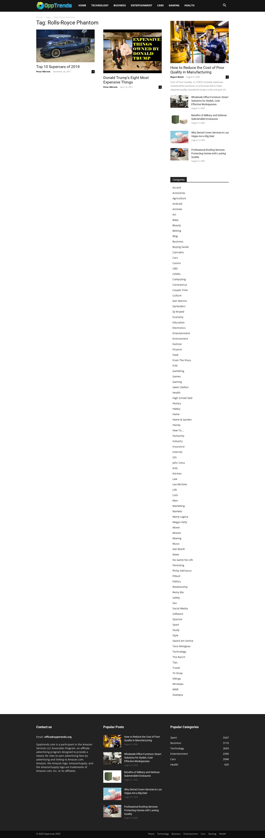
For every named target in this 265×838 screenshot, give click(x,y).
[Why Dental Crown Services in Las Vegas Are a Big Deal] (179, 137)
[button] (224, 5)
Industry (178, 441)
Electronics (179, 328)
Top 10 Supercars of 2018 (58, 67)
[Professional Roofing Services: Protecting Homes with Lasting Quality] (179, 154)
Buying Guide (181, 247)
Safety (176, 597)
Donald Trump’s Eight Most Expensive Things (126, 80)
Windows (178, 684)
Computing (179, 279)
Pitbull (176, 576)
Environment (180, 338)
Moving (177, 538)
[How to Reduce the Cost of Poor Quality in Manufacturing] (199, 42)
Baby (175, 220)
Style (175, 635)
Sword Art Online (183, 640)
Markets (177, 511)
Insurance (179, 446)
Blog (175, 236)
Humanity (178, 435)
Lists (175, 495)
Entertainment (141, 5)
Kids (175, 468)
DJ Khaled (178, 311)
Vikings (177, 678)
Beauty (177, 225)
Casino (177, 263)
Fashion (177, 344)
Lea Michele (180, 484)
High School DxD (182, 398)
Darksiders (179, 306)
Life (175, 489)
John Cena (179, 462)
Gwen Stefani (181, 387)
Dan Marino (180, 301)
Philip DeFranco (182, 570)
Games (177, 376)
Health (189, 5)
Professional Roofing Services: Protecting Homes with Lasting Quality (208, 153)
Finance (177, 349)
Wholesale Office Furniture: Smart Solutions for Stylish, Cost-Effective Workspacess (209, 101)
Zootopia (178, 694)
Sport (176, 624)
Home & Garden (182, 419)
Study (176, 630)
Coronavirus (180, 284)
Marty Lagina (180, 516)
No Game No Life (183, 560)
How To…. (178, 430)
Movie (176, 527)
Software (178, 614)
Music (176, 543)
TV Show (178, 673)
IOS (175, 457)
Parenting (178, 565)
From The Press (182, 360)
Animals (177, 209)
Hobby (176, 408)
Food (175, 354)
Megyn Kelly (180, 522)
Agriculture (179, 198)
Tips (175, 662)
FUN (175, 365)
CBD (175, 268)
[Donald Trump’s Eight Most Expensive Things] (132, 51)
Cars (160, 5)
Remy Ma (178, 592)
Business (120, 5)
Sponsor (177, 619)
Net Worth (179, 549)
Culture (177, 295)
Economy (178, 317)
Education (179, 322)
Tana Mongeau (182, 646)
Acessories (179, 193)
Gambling (178, 371)
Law (175, 479)
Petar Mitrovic (43, 71)
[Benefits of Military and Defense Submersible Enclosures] (179, 119)
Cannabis (178, 252)
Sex (175, 603)
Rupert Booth (177, 77)
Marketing (179, 506)
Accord (177, 187)
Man (175, 500)
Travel (176, 667)
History (177, 403)
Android (177, 203)
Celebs (177, 274)
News (176, 554)
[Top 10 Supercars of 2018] (65, 45)
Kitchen (177, 473)
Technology (100, 5)
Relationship (180, 587)
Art (174, 214)
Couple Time (180, 290)
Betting (177, 230)
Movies (177, 533)
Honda (176, 425)
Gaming (174, 5)
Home (82, 5)
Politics (177, 581)
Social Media (180, 608)
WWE (176, 689)
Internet (177, 452)
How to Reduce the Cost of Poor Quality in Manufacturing (197, 69)
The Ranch (179, 657)
